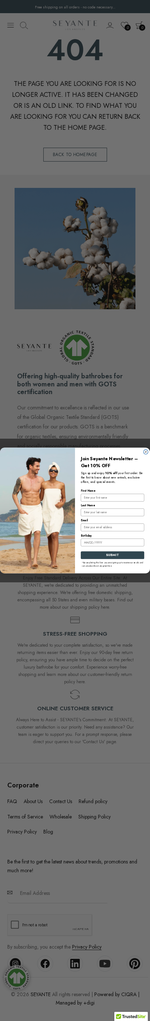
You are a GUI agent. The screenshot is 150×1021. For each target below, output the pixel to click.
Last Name (88, 505)
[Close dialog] (145, 452)
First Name (88, 491)
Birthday (86, 536)
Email (84, 520)
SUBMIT (112, 555)
